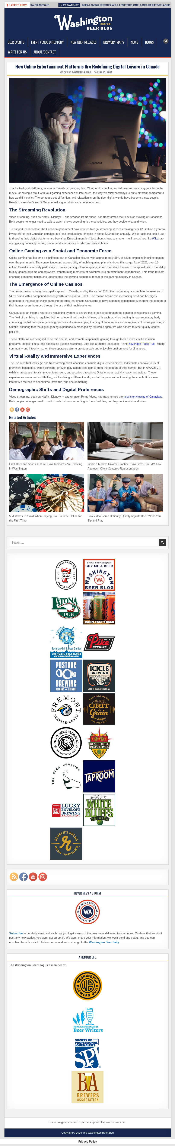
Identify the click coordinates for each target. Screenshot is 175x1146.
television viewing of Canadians (143, 396)
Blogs (149, 42)
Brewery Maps (113, 42)
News (134, 42)
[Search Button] (165, 41)
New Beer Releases (83, 42)
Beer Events (16, 42)
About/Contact (45, 52)
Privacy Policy (87, 1141)
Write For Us (17, 52)
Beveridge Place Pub (141, 343)
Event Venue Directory (47, 42)
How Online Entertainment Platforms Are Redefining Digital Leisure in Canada (87, 66)
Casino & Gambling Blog (77, 72)
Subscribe (16, 933)
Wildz (155, 238)
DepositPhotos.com (113, 1122)
